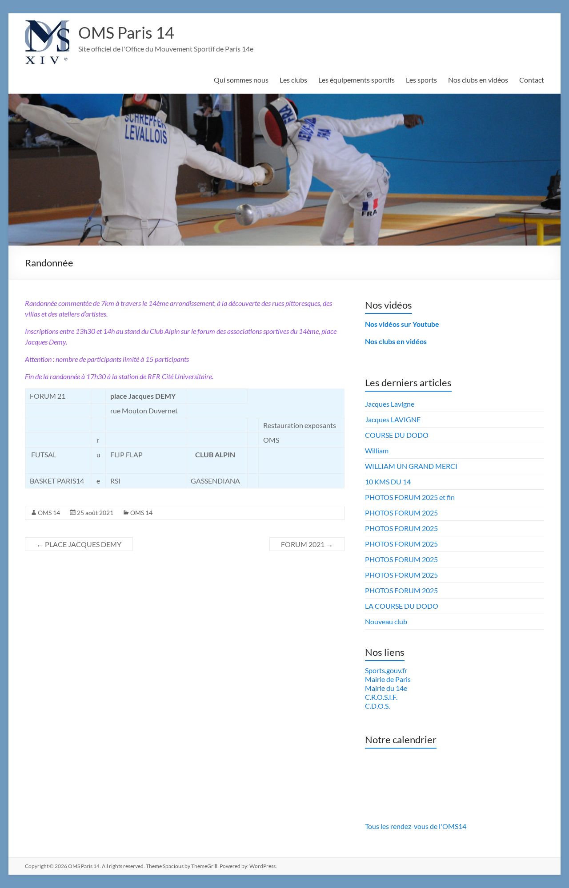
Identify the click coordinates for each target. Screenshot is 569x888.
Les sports (421, 79)
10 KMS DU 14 (388, 481)
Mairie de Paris (388, 679)
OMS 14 (49, 512)
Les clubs (293, 79)
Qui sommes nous (241, 79)
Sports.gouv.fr (386, 670)
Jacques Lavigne (389, 404)
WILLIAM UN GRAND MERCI (411, 466)
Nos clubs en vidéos (478, 79)
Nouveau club (386, 621)
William (377, 450)
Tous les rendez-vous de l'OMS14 (415, 826)
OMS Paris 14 (126, 32)
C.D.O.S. (377, 706)
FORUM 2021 (307, 544)
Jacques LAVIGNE (393, 419)
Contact (531, 79)
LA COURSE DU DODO (401, 606)
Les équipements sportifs (356, 79)
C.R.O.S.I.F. (381, 697)
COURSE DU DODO (397, 435)
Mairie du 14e (386, 688)
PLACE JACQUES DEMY (78, 544)
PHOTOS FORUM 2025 (401, 512)
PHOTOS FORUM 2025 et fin (410, 497)
